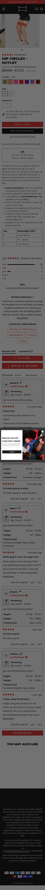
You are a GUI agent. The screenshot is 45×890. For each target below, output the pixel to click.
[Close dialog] (43, 431)
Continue (11, 452)
